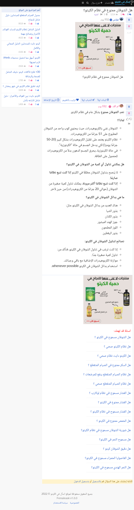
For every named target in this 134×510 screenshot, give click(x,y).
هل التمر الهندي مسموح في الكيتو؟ (111, 467)
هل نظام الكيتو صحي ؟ (117, 347)
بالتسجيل (96, 481)
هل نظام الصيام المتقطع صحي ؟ (112, 384)
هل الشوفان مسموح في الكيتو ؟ (112, 337)
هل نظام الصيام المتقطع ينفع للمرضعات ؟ (107, 374)
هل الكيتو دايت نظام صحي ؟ (114, 356)
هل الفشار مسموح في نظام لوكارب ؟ (110, 393)
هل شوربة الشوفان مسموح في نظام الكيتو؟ (106, 430)
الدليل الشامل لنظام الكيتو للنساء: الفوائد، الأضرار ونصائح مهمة (21, 31)
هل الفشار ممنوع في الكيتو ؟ (114, 402)
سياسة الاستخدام (60, 503)
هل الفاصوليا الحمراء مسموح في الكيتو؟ (108, 458)
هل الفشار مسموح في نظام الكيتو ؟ (110, 412)
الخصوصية (74, 503)
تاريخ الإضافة (50, 100)
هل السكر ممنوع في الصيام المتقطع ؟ (109, 365)
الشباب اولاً (87, 100)
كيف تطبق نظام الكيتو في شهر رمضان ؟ (21, 86)
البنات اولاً (102, 100)
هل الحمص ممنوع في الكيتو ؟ (113, 421)
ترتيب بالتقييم (69, 100)
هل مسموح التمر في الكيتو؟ (115, 439)
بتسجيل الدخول (81, 481)
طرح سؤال (95, 3)
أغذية (96, 14)
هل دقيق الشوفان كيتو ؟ (117, 449)
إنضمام (108, 3)
